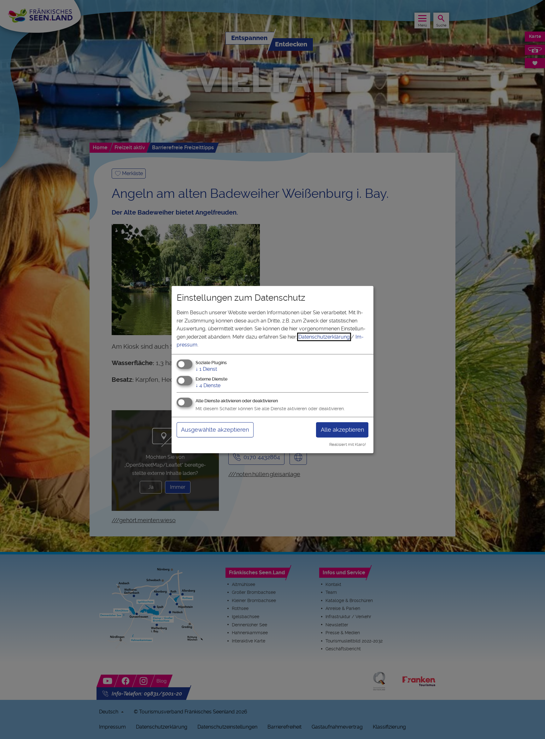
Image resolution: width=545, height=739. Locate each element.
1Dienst (206, 369)
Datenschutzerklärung (324, 337)
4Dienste (208, 385)
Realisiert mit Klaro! (347, 444)
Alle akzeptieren (342, 429)
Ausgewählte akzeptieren (215, 429)
